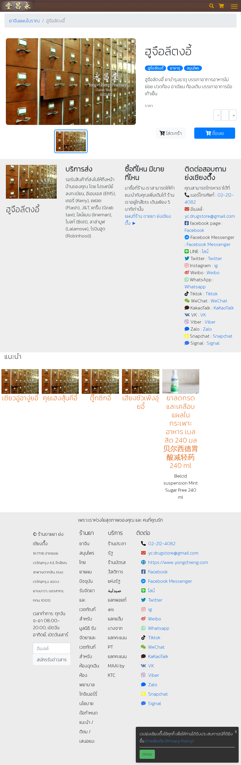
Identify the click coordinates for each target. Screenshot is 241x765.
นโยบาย (86, 703)
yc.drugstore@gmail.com (210, 216)
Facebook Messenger (208, 244)
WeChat (219, 300)
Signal (213, 342)
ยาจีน (84, 543)
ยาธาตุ (175, 68)
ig (216, 265)
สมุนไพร (193, 68)
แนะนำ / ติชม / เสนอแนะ (87, 731)
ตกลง (147, 754)
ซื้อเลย (217, 133)
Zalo (207, 328)
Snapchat (222, 335)
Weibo (213, 272)
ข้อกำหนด (88, 712)
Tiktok (211, 293)
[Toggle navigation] (234, 6)
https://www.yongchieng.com (178, 562)
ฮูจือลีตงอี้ (155, 68)
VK (203, 314)
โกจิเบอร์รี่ (88, 693)
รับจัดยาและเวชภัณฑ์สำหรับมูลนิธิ (87, 609)
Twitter (215, 258)
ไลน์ (205, 251)
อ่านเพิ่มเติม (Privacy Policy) (169, 741)
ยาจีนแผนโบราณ (24, 20)
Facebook (194, 230)
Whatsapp (195, 286)
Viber (210, 321)
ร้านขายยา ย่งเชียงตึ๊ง (18, 6)
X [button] (236, 732)
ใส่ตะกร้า (173, 133)
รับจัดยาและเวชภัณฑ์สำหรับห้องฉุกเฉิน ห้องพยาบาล (89, 656)
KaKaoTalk (224, 307)
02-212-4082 (161, 543)
